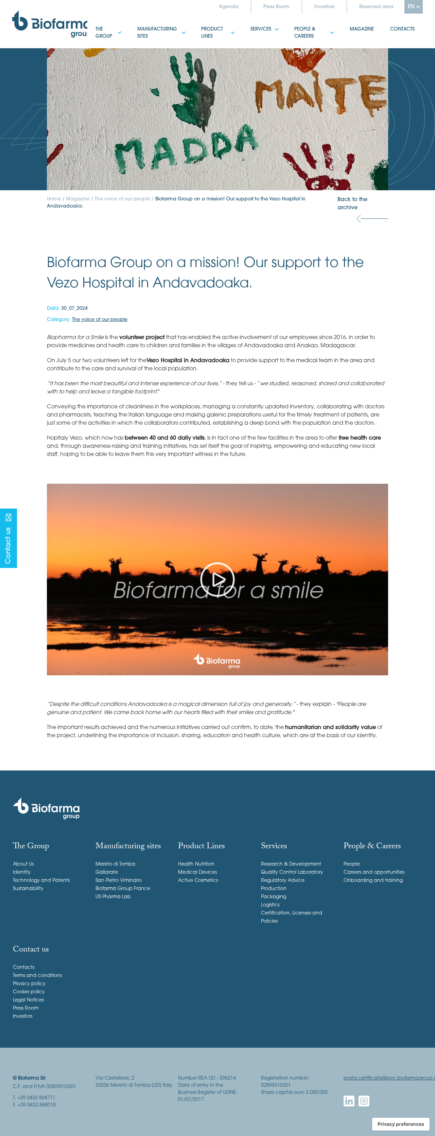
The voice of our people (122, 199)
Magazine (354, 25)
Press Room (276, 7)
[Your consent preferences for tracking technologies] (401, 1124)
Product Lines (210, 25)
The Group (100, 25)
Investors (324, 7)
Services (252, 25)
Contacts (394, 25)
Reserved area (376, 7)
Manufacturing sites (155, 25)
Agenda (229, 7)
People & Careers (307, 25)
